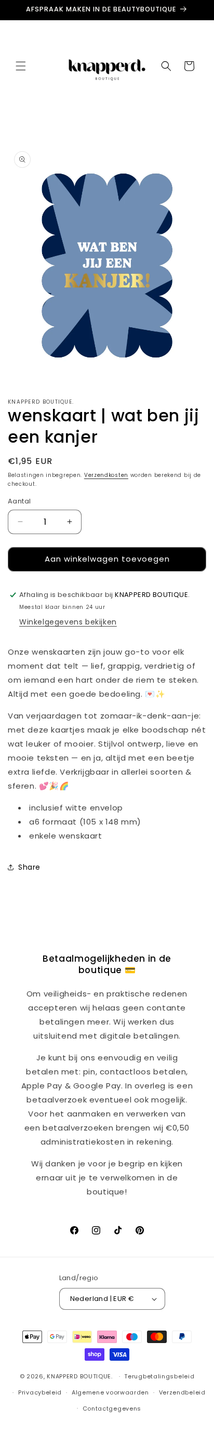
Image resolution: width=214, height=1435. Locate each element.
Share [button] (29, 867)
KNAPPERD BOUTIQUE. (80, 1376)
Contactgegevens (112, 1408)
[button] (20, 66)
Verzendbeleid (182, 1392)
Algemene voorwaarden (110, 1392)
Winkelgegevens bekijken (68, 622)
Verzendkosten (106, 475)
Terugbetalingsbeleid (159, 1376)
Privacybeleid (40, 1392)
